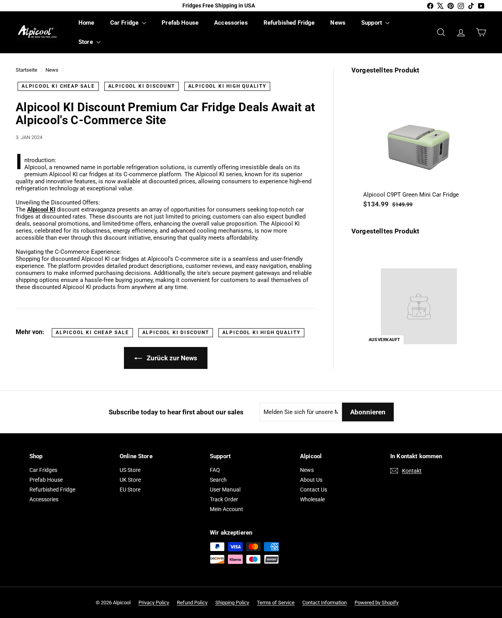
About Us (311, 480)
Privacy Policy (153, 602)
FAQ (215, 470)
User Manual (225, 489)
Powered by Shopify (376, 602)
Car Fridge (125, 22)
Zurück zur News (171, 358)
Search (218, 480)
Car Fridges (43, 470)
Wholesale (312, 499)
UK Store (130, 480)
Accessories (231, 22)
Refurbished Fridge (289, 22)
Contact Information (324, 602)
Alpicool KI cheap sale (58, 86)
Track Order (224, 499)
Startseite (26, 70)
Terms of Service (276, 602)
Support (372, 22)
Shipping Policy (232, 602)
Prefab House (180, 22)
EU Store (130, 489)
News (338, 22)
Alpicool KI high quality (227, 86)
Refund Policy (192, 602)
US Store (130, 470)
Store (86, 41)
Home (86, 22)
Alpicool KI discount (141, 86)
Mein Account (226, 509)
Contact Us (313, 489)
